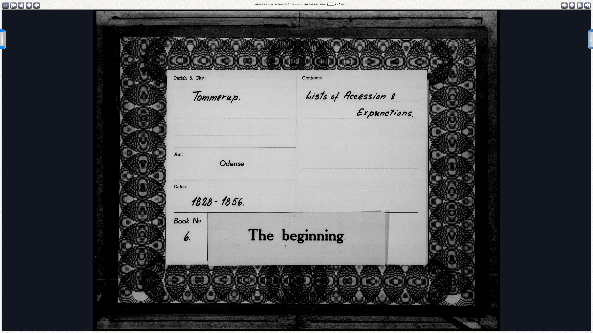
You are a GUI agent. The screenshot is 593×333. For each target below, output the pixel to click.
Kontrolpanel (2, 38)
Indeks (591, 39)
